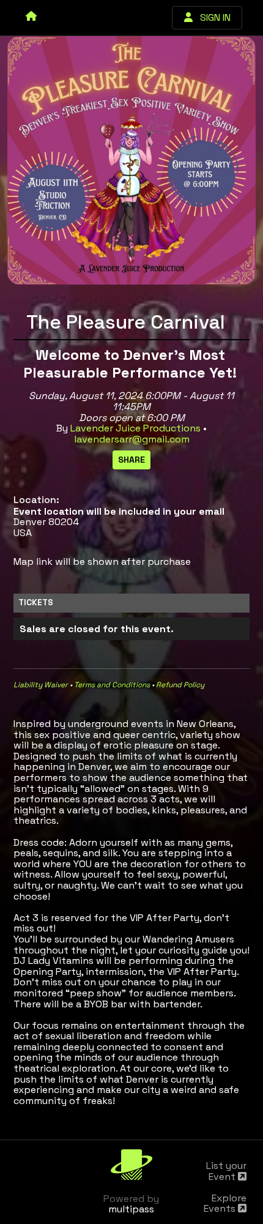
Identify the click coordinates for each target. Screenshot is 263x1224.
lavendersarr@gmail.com (132, 439)
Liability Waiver (40, 685)
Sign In (212, 17)
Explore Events (225, 1203)
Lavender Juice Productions (135, 428)
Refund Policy (180, 685)
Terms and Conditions (112, 685)
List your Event (226, 1171)
